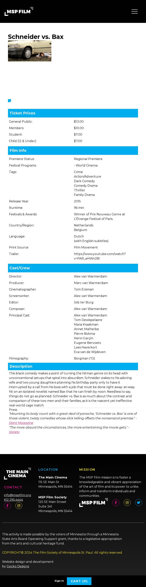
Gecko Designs (18, 566)
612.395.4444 (13, 500)
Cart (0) (79, 581)
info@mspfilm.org (17, 495)
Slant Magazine (21, 423)
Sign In (59, 580)
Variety (14, 432)
